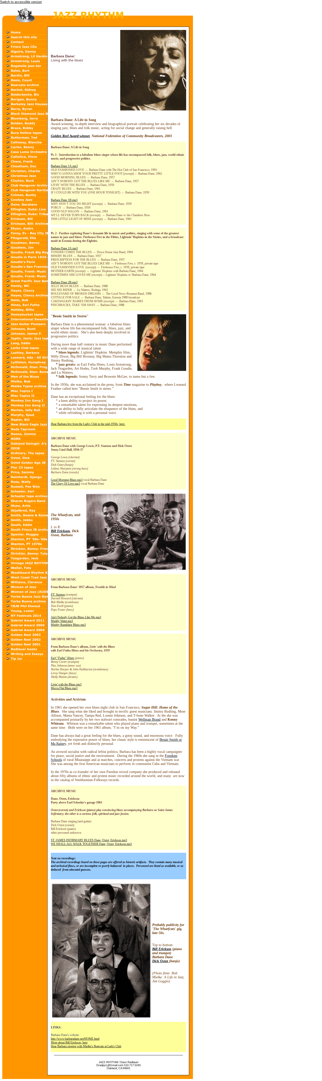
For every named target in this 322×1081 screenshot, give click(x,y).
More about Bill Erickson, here (69, 1042)
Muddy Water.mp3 (62, 621)
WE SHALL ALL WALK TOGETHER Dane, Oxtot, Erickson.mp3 (91, 844)
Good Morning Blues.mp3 (67, 480)
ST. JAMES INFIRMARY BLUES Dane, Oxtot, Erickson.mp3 (89, 840)
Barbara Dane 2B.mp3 (64, 282)
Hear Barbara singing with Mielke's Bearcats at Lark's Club (86, 1046)
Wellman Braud (149, 719)
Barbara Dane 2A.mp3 (64, 248)
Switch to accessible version (21, 2)
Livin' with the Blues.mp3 (66, 684)
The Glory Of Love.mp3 (65, 483)
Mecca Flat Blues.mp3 (64, 688)
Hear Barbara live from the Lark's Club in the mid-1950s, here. (88, 424)
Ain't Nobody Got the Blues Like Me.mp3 (76, 617)
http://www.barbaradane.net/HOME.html (75, 1038)
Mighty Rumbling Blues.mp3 (68, 625)
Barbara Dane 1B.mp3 (64, 200)
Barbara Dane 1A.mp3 (64, 166)
